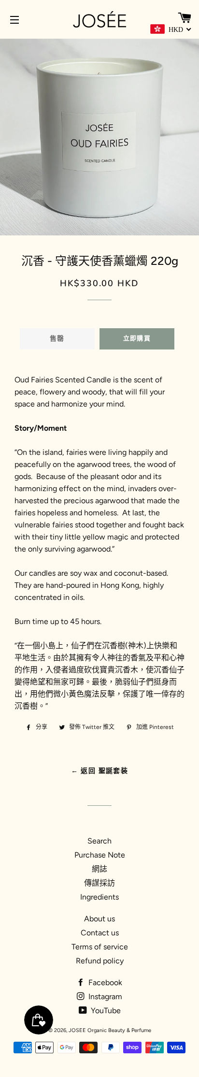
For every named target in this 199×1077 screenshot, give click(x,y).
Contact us (100, 932)
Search (99, 840)
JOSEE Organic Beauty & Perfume (110, 1030)
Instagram (104, 996)
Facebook (104, 982)
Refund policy (100, 960)
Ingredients (99, 897)
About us (99, 918)
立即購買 (137, 338)
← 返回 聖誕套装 (99, 770)
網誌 (99, 868)
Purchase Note (99, 854)
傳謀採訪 (99, 883)
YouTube (105, 1010)
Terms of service (99, 946)
